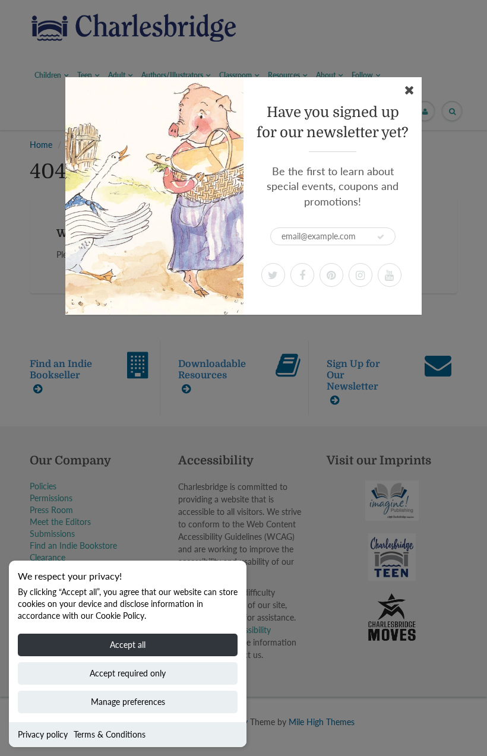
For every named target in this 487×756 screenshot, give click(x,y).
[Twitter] (273, 275)
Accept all (128, 645)
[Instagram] (360, 275)
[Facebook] (302, 275)
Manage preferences (128, 702)
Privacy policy (43, 734)
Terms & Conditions (110, 734)
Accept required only (128, 673)
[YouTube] (389, 275)
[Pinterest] (331, 275)
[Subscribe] (381, 236)
